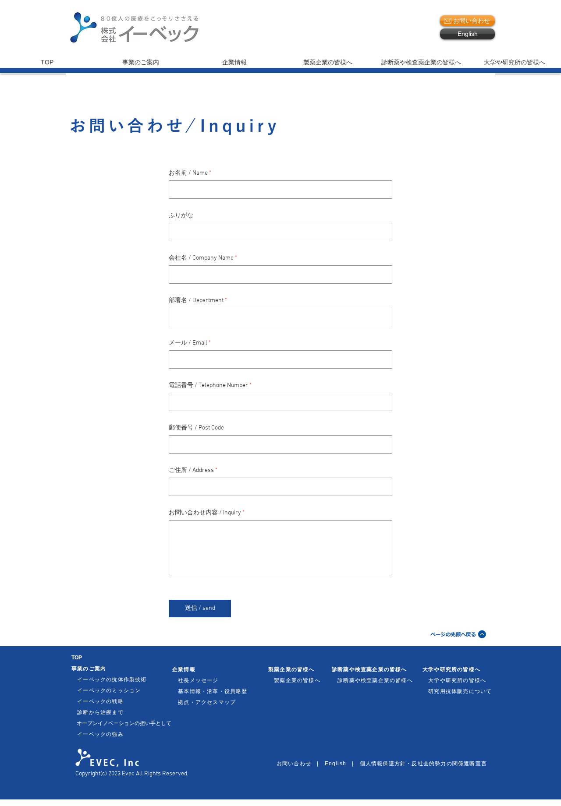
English (335, 763)
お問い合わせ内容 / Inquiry (205, 513)
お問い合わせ (297, 763)
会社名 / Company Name (201, 258)
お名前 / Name (188, 173)
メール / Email (188, 343)
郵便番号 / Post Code (196, 428)
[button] (406, 28)
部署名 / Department (196, 301)
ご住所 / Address (191, 471)
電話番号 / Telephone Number (208, 386)
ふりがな (181, 216)
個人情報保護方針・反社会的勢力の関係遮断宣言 (423, 763)
